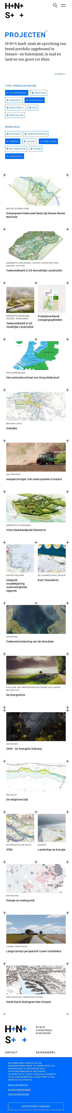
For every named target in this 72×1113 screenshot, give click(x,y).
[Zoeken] (55, 5)
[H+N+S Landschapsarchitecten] (15, 1034)
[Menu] (63, 5)
